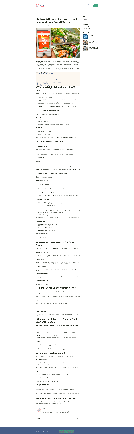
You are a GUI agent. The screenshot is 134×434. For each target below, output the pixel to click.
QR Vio (42, 25)
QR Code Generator (58, 5)
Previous (38, 418)
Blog (76, 5)
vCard (65, 5)
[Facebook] (63, 431)
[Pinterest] (72, 431)
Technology (85, 26)
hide (47, 72)
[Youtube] (60, 431)
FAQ (73, 5)
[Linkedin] (69, 431)
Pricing (69, 5)
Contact (80, 5)
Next (78, 418)
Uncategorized (86, 28)
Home (51, 5)
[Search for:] (90, 19)
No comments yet (47, 25)
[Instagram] (66, 431)
